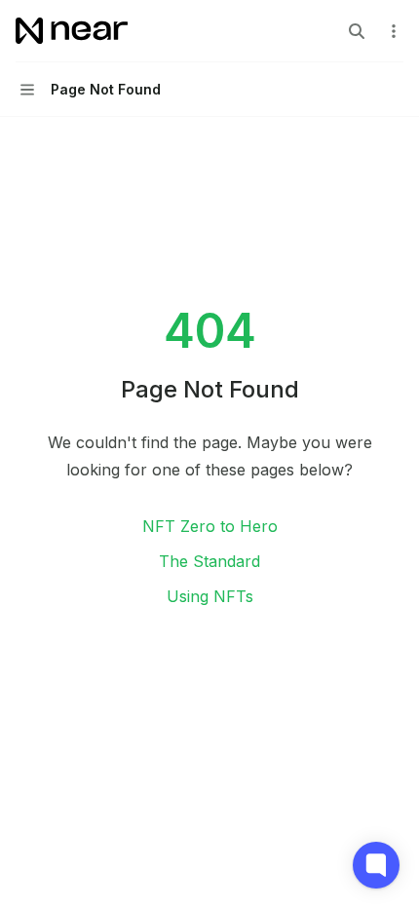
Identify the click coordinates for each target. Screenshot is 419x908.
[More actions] (393, 31)
